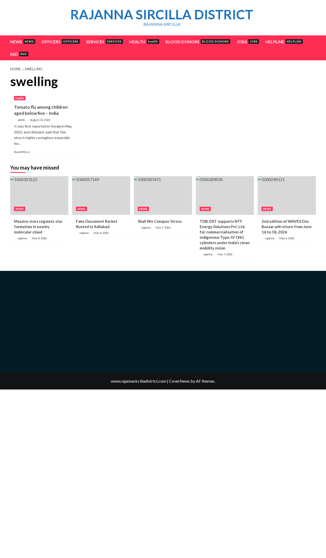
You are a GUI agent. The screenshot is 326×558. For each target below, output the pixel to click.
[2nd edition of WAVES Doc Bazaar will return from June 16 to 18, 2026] (287, 195)
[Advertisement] (271, 110)
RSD (18, 54)
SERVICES (104, 41)
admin (21, 119)
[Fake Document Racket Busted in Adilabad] (101, 195)
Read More (22, 152)
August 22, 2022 (40, 119)
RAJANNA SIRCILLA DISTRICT (161, 14)
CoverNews (179, 381)
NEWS (22, 41)
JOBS (247, 41)
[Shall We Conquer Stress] (163, 195)
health (20, 98)
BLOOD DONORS (197, 41)
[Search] (312, 41)
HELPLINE (283, 41)
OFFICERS (60, 41)
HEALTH (143, 41)
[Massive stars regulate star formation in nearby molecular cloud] (39, 195)
